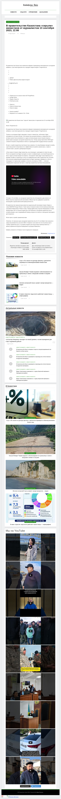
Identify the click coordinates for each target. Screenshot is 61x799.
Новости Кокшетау (10, 337)
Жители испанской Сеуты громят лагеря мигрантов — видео (30, 491)
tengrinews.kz (51, 233)
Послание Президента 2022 (28, 237)
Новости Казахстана (13, 22)
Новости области (20, 337)
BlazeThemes (40, 792)
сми (53, 237)
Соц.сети (23, 12)
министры (16, 237)
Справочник (33, 12)
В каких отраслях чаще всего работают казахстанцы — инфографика (30, 524)
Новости (13, 12)
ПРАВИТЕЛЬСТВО (44, 237)
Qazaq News (44, 12)
